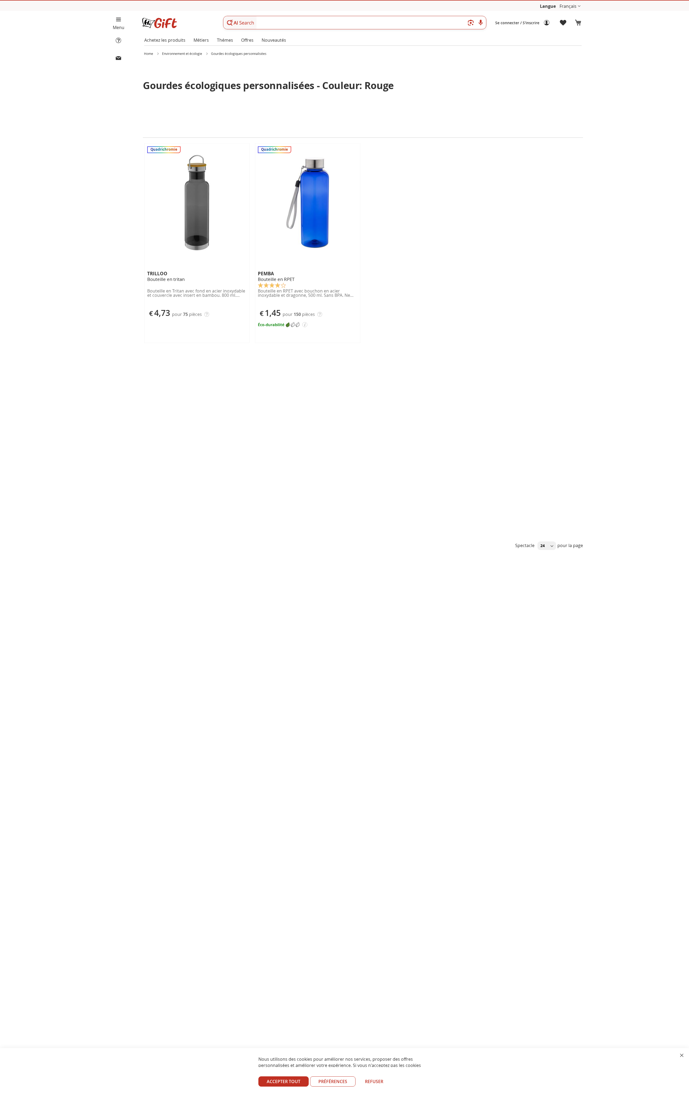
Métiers (201, 40)
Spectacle (525, 545)
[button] (570, 6)
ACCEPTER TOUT (283, 1081)
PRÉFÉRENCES (332, 1081)
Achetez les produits (164, 40)
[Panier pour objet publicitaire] (578, 22)
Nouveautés (274, 40)
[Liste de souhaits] (563, 22)
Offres (247, 40)
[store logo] (159, 23)
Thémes (225, 40)
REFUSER (374, 1081)
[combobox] (354, 22)
